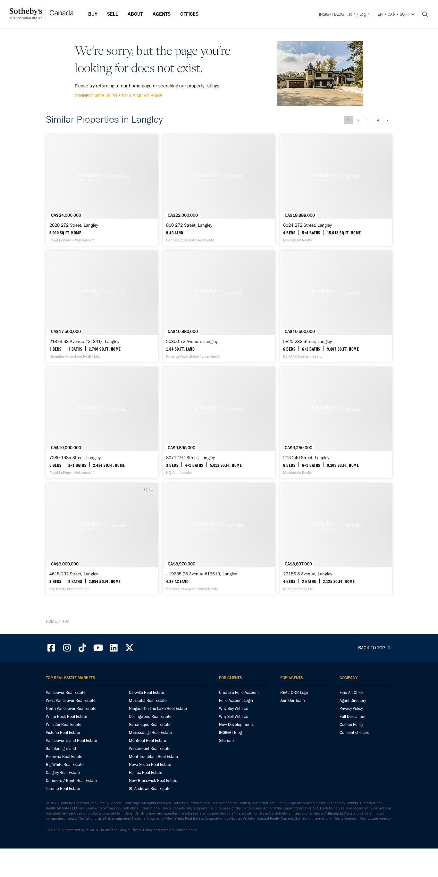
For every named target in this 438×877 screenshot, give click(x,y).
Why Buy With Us (233, 708)
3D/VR (148, 488)
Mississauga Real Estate (150, 732)
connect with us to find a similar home (118, 96)
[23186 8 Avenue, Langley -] (336, 539)
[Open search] (422, 14)
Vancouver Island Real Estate (71, 740)
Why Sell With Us (233, 716)
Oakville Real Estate (146, 692)
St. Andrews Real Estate (150, 788)
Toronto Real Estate (63, 788)
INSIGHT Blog (331, 14)
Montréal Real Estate (147, 740)
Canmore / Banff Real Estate (71, 780)
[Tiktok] (82, 648)
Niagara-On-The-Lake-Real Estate (158, 708)
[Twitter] (129, 648)
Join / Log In (359, 14)
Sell (112, 14)
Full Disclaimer (353, 716)
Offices (189, 14)
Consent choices (354, 732)
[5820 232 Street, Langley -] (336, 306)
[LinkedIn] (113, 648)
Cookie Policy (351, 724)
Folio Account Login (236, 700)
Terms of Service (174, 830)
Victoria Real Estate (63, 732)
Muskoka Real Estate (148, 700)
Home (51, 621)
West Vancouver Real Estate (71, 700)
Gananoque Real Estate (150, 724)
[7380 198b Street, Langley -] (102, 422)
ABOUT (135, 14)
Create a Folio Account (239, 692)
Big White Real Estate (65, 764)
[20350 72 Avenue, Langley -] (219, 306)
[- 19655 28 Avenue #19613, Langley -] (219, 539)
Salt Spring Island (61, 748)
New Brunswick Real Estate (153, 780)
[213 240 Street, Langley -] (336, 422)
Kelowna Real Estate (64, 756)
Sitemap (226, 740)
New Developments (236, 724)
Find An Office (352, 692)
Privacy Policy (351, 708)
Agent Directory (353, 700)
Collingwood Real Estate (150, 716)
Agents (162, 14)
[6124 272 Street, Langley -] (336, 190)
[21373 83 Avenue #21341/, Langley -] (102, 306)
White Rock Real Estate (66, 716)
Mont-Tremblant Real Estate (153, 756)
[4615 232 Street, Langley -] (102, 539)
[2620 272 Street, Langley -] (102, 190)
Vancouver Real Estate (66, 692)
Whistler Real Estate (63, 724)
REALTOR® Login (294, 692)
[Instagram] (67, 648)
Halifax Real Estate (145, 772)
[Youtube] (98, 648)
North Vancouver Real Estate (71, 708)
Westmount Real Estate (150, 748)
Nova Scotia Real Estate (150, 764)
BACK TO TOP (372, 648)
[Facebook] (51, 648)
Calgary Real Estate (63, 772)
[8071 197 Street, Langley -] (219, 422)
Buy (92, 14)
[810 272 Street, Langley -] (219, 190)
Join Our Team (292, 700)
